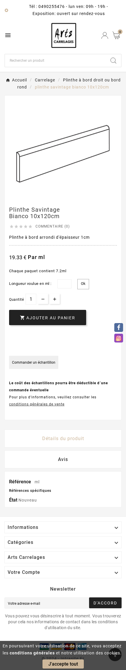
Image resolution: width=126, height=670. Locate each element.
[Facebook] (118, 327)
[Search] (113, 60)
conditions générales (32, 653)
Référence (20, 481)
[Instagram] (118, 338)
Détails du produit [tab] (63, 438)
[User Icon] (104, 35)
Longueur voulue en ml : (30, 283)
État (13, 500)
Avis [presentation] (63, 459)
